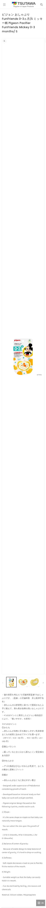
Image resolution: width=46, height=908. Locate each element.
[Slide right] (43, 683)
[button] (4, 4)
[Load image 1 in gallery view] (11, 682)
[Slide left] (3, 683)
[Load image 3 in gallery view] (34, 682)
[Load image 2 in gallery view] (23, 682)
